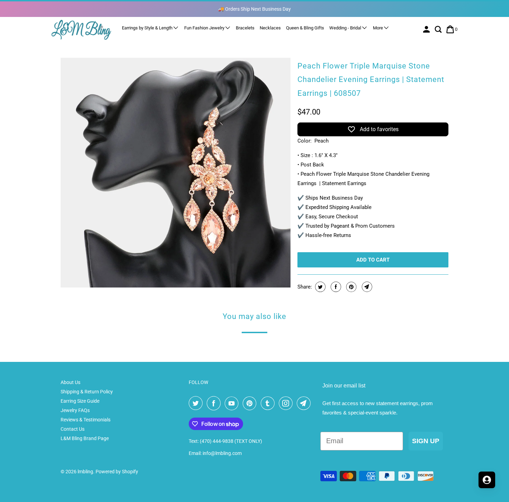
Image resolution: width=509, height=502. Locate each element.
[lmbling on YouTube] (233, 403)
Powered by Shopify (117, 471)
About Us (70, 382)
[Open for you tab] (487, 480)
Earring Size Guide (80, 401)
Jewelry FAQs (75, 410)
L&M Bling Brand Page (85, 438)
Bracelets (245, 27)
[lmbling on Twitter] (197, 403)
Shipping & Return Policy (87, 391)
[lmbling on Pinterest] (251, 403)
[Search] (439, 29)
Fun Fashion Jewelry (204, 27)
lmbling (85, 471)
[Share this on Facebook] (335, 287)
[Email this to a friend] (366, 287)
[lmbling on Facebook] (215, 403)
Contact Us (72, 429)
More (378, 27)
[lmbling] (81, 29)
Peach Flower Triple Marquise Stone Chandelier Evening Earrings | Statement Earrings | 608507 (370, 80)
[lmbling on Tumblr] (269, 403)
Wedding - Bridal (345, 27)
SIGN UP (425, 441)
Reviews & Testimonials (85, 419)
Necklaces (270, 27)
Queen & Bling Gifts (305, 27)
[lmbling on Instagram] (287, 403)
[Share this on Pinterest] (351, 287)
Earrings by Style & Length (147, 27)
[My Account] (427, 29)
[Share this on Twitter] (319, 287)
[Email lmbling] (305, 403)
